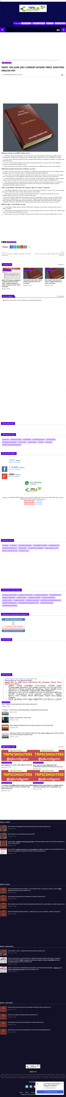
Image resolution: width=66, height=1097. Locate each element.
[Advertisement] (33, 17)
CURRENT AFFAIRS (26, 23)
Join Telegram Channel (50, 1092)
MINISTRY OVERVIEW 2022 (10, 548)
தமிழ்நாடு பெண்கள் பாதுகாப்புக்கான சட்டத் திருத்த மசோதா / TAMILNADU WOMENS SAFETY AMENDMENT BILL (48, 786)
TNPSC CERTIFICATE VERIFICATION (12, 445)
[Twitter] (14, 246)
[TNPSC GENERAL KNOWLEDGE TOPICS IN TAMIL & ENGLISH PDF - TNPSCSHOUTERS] (5, 728)
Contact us (34, 1092)
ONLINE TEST (50, 23)
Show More (61, 746)
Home (3, 60)
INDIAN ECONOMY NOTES (10, 603)
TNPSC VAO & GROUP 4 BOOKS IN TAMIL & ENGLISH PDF (23, 1015)
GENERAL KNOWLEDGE (39, 23)
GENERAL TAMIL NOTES (42, 595)
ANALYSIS (6, 439)
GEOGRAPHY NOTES (56, 595)
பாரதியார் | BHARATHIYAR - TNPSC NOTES (20, 717)
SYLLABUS (49, 442)
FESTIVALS (14, 545)
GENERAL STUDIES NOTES (26, 595)
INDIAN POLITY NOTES (47, 603)
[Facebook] (11, 246)
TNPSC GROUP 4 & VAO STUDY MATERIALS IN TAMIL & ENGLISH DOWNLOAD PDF (29, 1030)
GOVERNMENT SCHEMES (41, 545)
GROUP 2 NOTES (8, 600)
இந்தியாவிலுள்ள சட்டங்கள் (52, 548)
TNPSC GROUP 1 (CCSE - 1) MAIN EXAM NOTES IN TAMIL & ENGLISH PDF (26, 951)
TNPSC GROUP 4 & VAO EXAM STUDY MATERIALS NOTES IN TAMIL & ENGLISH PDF (29, 1007)
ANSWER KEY (28, 439)
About (27, 1092)
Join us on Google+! (14, 476)
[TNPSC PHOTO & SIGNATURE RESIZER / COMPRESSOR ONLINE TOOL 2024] (5, 712)
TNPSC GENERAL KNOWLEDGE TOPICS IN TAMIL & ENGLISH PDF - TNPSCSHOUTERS (31, 725)
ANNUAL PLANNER (16, 439)
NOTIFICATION (32, 442)
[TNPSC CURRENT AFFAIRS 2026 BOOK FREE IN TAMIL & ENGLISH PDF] (33, 690)
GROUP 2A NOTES (19, 600)
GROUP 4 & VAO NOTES (33, 600)
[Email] (25, 246)
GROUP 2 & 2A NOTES (35, 597)
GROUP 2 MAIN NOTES (49, 597)
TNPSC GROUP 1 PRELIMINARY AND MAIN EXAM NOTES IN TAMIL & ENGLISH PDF (29, 826)
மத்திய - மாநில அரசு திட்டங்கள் (10, 550)
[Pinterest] (21, 246)
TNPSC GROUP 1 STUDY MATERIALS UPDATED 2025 (21, 834)
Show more (61, 264)
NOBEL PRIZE (23, 548)
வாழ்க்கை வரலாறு (24, 550)
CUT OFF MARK (51, 439)
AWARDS (6, 545)
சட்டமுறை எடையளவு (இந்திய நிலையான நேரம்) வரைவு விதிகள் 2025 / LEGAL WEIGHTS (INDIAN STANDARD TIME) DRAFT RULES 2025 (17, 786)
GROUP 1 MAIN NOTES (9, 597)
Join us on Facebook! (14, 469)
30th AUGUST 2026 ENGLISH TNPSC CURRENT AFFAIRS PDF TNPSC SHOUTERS (53, 281)
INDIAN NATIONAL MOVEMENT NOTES (29, 603)
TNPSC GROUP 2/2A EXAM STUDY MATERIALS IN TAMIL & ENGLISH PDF (26, 896)
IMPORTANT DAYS (54, 545)
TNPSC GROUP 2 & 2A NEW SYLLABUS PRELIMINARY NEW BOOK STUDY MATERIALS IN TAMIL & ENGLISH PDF (36, 904)
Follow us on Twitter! (15, 462)
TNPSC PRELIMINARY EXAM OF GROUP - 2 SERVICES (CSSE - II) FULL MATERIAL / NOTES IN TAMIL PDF (34, 911)
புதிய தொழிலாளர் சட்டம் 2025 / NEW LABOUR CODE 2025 (16, 765)
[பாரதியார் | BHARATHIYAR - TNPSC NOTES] (5, 720)
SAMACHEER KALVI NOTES (10, 605)
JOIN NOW (39, 501)
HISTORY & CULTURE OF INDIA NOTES (51, 600)
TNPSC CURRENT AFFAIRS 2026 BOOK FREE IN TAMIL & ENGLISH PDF (19, 704)
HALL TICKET (23, 442)
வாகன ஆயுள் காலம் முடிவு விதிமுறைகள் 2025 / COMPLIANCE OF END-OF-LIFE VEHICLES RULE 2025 (48, 765)
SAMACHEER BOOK (60, 23)
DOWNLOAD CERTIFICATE (10, 442)
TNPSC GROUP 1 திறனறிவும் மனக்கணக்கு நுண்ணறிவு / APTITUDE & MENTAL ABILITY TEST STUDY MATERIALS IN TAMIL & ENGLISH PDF (36, 842)
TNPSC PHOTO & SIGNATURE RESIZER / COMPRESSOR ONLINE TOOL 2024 (29, 710)
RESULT (41, 442)
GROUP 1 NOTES (22, 597)
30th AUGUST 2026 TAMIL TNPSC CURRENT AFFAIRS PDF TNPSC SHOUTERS (32, 281)
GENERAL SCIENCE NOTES (10, 595)
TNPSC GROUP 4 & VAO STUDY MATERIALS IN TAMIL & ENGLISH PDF (26, 1022)
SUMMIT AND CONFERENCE (36, 548)
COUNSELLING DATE (39, 439)
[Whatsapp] (18, 246)
